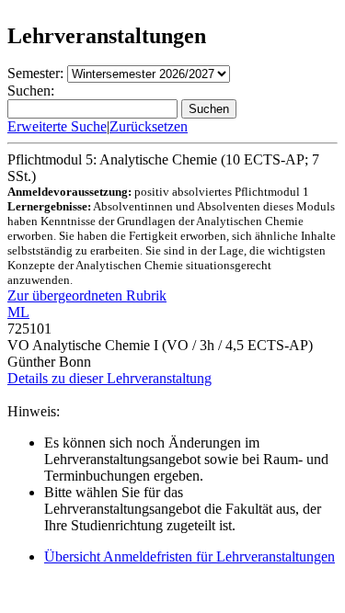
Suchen (209, 109)
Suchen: (30, 90)
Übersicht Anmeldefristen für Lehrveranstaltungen (189, 556)
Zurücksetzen (148, 126)
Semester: (35, 73)
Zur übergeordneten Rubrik (87, 295)
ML (18, 312)
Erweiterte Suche (57, 126)
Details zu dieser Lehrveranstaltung (109, 378)
